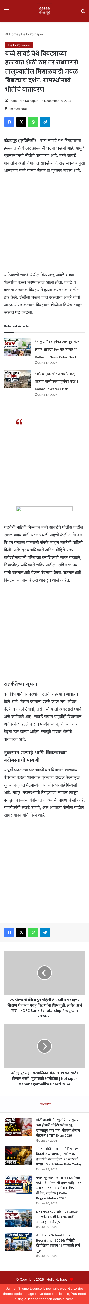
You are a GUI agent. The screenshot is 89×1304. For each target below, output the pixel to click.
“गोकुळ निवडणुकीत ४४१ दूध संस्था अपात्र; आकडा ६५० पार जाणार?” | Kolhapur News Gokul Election (58, 349)
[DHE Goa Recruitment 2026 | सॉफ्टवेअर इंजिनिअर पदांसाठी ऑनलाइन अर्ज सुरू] (18, 1218)
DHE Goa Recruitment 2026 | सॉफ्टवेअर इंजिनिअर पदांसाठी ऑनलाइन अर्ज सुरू (57, 1217)
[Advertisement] (44, 225)
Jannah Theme (17, 1288)
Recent (44, 1104)
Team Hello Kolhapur (23, 101)
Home (13, 34)
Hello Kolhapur (32, 34)
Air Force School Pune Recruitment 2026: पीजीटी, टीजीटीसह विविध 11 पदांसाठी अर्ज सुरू (58, 1243)
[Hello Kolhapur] (44, 10)
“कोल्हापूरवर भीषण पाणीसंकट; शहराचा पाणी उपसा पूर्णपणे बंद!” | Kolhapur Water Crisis (56, 381)
